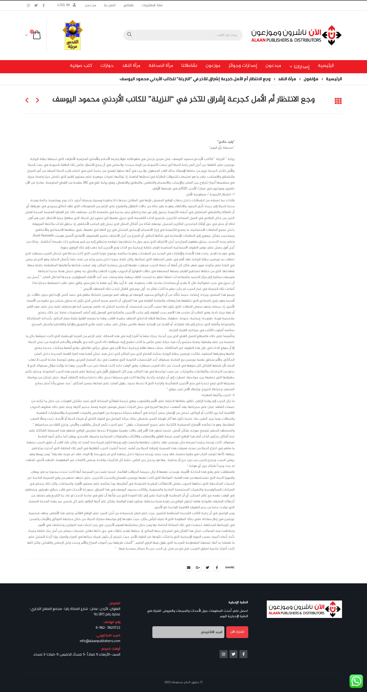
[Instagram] (28, 5)
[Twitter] (36, 5)
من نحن (90, 5)
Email (188, 567)
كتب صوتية (81, 66)
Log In (63, 5)
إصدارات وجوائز (243, 66)
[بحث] (129, 35)
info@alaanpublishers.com (100, 641)
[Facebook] (43, 5)
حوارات (107, 66)
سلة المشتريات (152, 5)
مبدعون (273, 66)
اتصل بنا (110, 5)
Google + (198, 567)
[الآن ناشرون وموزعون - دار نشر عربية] (308, 35)
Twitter (207, 567)
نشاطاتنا (189, 66)
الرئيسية (326, 66)
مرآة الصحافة (161, 66)
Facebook (217, 567)
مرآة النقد (131, 66)
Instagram (224, 654)
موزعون (213, 66)
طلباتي (129, 5)
